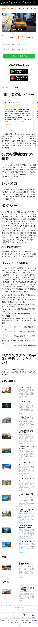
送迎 (3, 87)
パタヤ (16, 87)
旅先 (7, 87)
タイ (11, 87)
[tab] (5, 615)
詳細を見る (22, 398)
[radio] (6, 106)
